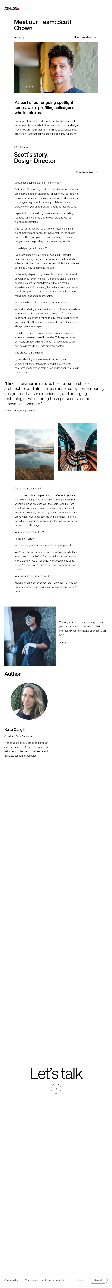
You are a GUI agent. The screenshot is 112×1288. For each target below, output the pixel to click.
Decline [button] (80, 1280)
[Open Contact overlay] (56, 1089)
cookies (35, 1280)
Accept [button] (98, 1280)
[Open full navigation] (106, 9)
